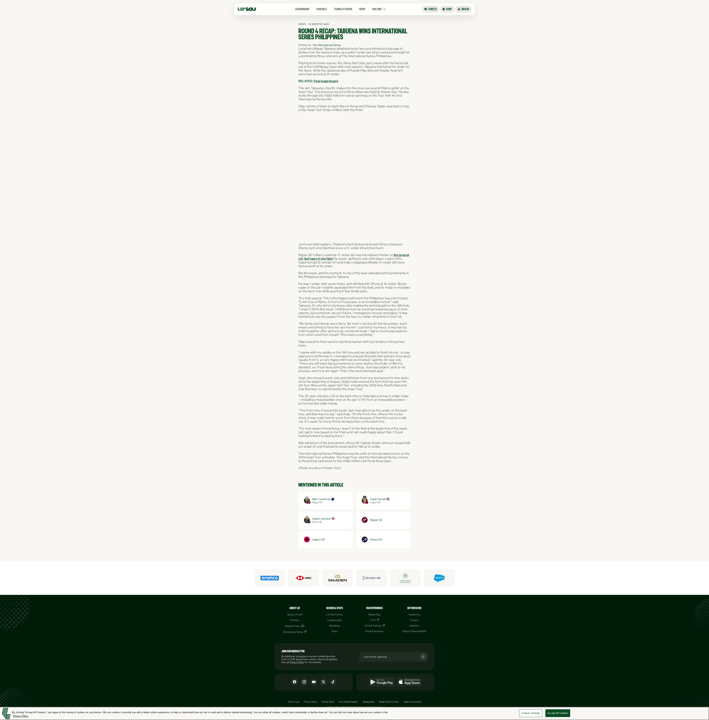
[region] (354, 713)
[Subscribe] (423, 656)
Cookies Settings (530, 713)
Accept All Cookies (557, 713)
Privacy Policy (297, 662)
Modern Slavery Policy (389, 702)
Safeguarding (368, 702)
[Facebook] (294, 682)
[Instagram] (304, 682)
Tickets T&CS (328, 702)
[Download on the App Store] (409, 682)
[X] (323, 682)
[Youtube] (314, 682)
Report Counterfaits (412, 702)
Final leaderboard (326, 81)
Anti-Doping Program (348, 702)
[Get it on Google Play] (382, 682)
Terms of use (293, 702)
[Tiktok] (333, 682)
